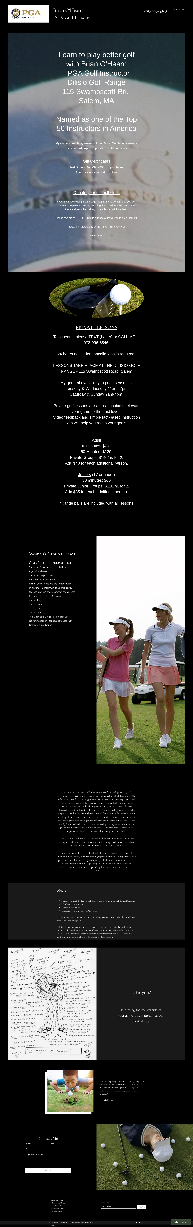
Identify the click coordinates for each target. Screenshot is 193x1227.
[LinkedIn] (143, 1223)
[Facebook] (137, 1223)
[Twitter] (140, 1223)
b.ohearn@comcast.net (57, 1208)
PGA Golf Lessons (71, 17)
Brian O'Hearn (67, 10)
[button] (183, 9)
